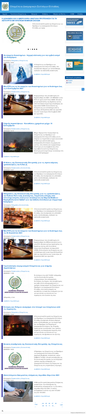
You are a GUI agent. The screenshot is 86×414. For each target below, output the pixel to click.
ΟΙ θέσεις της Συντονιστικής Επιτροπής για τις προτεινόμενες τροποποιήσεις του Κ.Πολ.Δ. (30, 163)
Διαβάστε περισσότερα (42, 74)
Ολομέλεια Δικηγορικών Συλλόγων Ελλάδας (34, 6)
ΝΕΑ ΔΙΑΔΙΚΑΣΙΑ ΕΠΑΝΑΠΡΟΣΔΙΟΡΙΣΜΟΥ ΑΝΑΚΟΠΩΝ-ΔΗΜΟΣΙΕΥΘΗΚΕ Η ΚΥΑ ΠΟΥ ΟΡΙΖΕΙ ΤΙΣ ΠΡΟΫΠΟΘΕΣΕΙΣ (32, 19)
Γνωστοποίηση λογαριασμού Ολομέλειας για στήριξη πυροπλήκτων (27, 267)
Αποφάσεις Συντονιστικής (20, 205)
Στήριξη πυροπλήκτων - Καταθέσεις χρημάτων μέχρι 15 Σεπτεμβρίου (27, 124)
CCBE (72, 14)
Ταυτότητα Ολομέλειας (18, 14)
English (70, 80)
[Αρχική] (6, 6)
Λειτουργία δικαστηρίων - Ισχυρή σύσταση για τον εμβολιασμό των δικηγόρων (31, 56)
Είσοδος (80, 14)
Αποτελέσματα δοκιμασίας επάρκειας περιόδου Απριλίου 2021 (31, 375)
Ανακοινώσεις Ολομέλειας (20, 92)
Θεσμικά (34, 14)
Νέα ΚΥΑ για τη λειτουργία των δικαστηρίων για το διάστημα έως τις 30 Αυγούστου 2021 (32, 232)
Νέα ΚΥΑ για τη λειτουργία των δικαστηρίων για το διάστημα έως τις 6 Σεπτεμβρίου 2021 (32, 87)
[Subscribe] (2, 410)
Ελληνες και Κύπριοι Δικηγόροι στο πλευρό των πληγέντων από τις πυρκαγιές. (31, 308)
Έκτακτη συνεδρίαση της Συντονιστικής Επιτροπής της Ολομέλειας (32, 344)
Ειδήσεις (45, 14)
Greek (70, 83)
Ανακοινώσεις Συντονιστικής (20, 168)
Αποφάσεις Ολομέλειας (19, 60)
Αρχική (5, 14)
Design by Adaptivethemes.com (78, 412)
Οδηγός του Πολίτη (59, 14)
